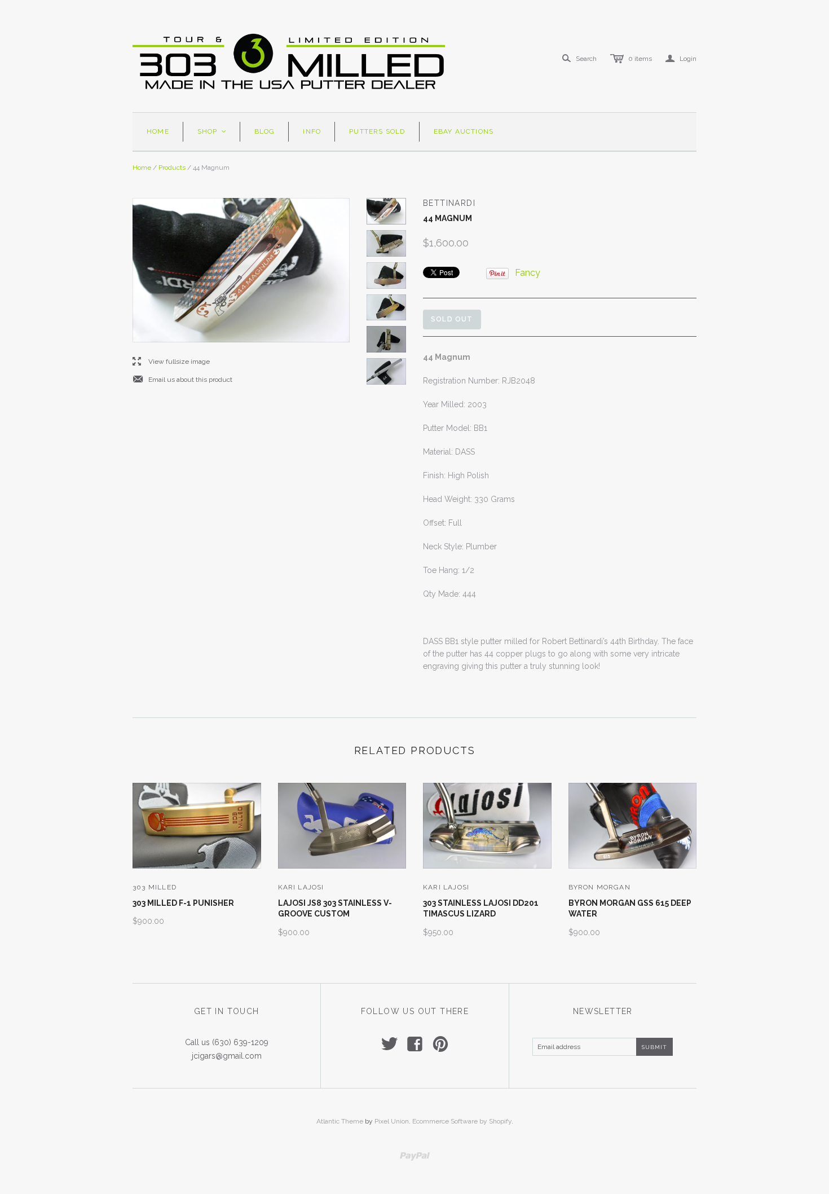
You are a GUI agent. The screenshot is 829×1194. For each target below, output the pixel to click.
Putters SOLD (377, 131)
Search (586, 59)
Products (172, 167)
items (640, 59)
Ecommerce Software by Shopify (461, 1121)
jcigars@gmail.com (227, 1055)
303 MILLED (155, 887)
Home (158, 131)
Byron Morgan (599, 887)
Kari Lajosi (301, 887)
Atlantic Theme (339, 1121)
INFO (312, 131)
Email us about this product (182, 380)
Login (680, 58)
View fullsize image (171, 362)
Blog (264, 131)
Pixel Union (391, 1121)
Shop (212, 131)
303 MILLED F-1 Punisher (183, 902)
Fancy (527, 272)
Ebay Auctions (464, 131)
